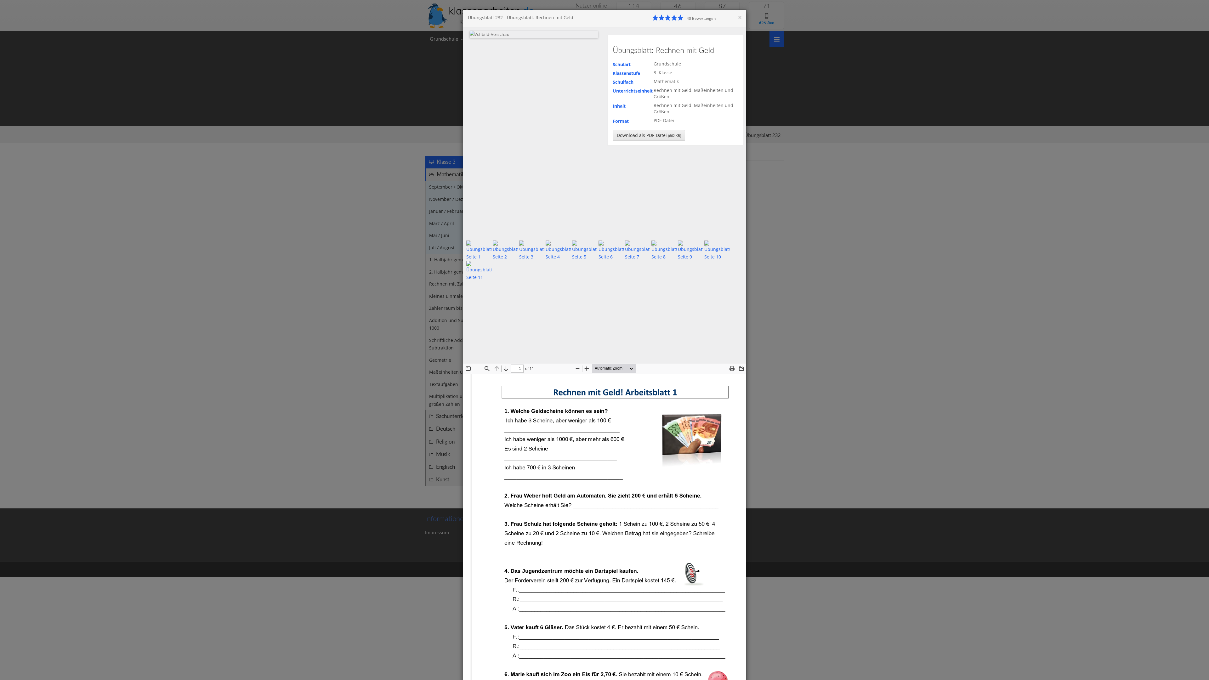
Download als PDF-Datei (649, 135)
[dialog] (604, 340)
